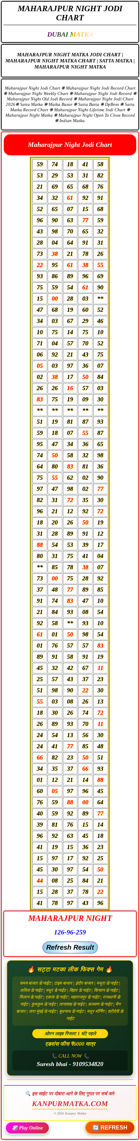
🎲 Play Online (27, 1127)
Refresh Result (70, 947)
